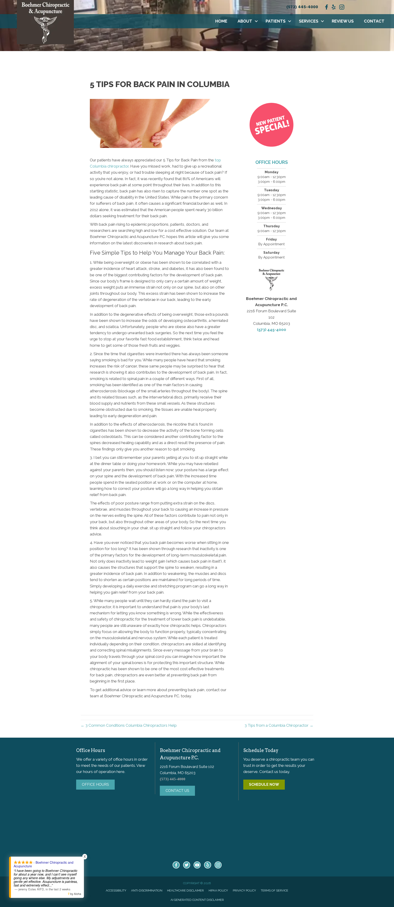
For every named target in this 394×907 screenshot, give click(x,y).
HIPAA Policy (218, 890)
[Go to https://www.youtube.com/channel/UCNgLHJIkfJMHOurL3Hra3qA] (197, 864)
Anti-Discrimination (146, 890)
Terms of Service (274, 890)
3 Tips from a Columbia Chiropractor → (279, 725)
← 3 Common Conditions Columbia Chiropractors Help (129, 725)
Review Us (343, 21)
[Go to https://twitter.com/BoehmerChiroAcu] (186, 864)
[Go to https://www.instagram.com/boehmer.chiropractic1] (218, 864)
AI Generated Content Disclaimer (197, 900)
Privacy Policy (244, 890)
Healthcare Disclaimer (185, 890)
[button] (256, 21)
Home (221, 21)
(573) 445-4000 (302, 7)
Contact (374, 21)
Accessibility (116, 890)
